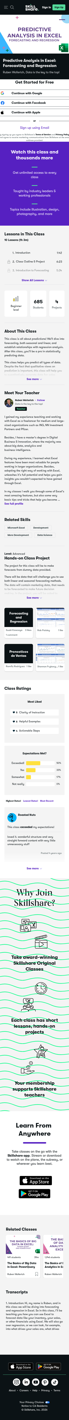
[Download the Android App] (48, 1366)
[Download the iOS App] (20, 1366)
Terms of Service (43, 134)
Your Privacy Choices (32, 1402)
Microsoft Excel (16, 527)
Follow (41, 400)
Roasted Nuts (27, 815)
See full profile (13, 503)
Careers (24, 1390)
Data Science (44, 535)
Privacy (45, 1390)
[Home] (32, 7)
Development (40, 527)
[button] (6, 7)
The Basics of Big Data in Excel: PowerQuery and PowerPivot (21, 1267)
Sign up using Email (34, 128)
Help (34, 1390)
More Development (18, 535)
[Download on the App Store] (34, 1181)
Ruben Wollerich (30, 400)
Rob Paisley (43, 630)
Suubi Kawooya (14, 630)
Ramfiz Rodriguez (15, 666)
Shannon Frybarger (47, 666)
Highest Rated (13, 801)
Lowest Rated (30, 801)
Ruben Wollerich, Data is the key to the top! (31, 72)
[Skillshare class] (23, 1244)
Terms (57, 1390)
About (12, 1390)
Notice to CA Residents (34, 1406)
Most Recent (47, 801)
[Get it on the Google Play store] (34, 1194)
